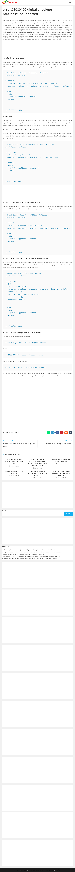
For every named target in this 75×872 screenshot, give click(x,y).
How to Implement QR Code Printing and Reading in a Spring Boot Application (23, 554)
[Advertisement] (37, 47)
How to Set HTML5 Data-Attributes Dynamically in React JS (61, 473)
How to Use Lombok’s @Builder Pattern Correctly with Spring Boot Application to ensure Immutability (29, 558)
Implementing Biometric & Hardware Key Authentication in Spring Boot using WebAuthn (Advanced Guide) (31, 556)
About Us (57, 870)
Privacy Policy (39, 870)
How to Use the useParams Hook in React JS (61, 460)
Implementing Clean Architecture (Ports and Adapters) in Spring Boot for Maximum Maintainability (29, 550)
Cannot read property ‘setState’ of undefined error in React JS (37, 473)
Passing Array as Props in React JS (14, 472)
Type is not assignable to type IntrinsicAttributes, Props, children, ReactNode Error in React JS (37, 462)
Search (4, 511)
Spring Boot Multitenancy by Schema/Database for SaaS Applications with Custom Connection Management (31, 552)
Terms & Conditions (49, 870)
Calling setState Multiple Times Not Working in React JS (14, 461)
